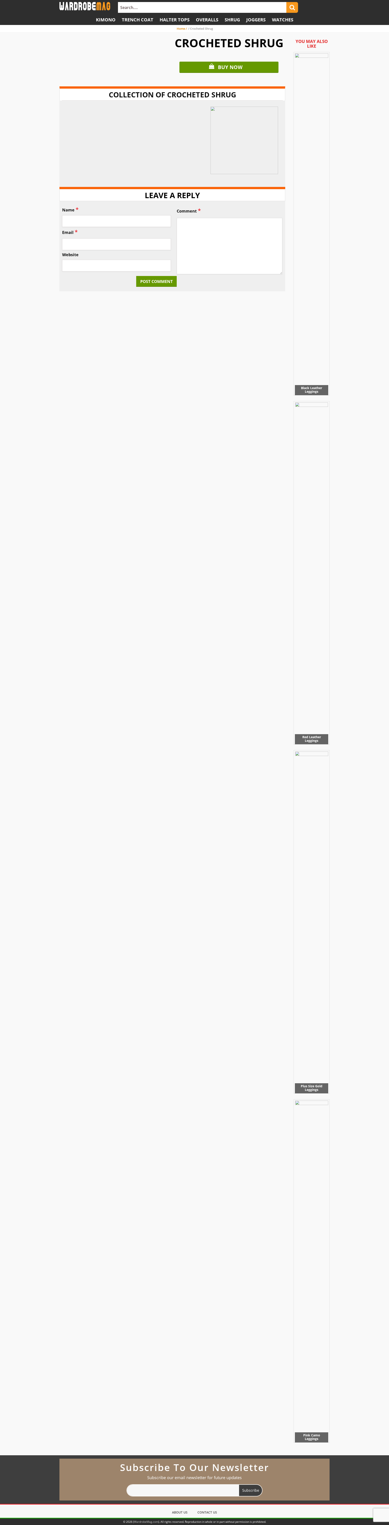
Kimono (105, 20)
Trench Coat (137, 20)
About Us (180, 1512)
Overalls (207, 20)
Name (70, 209)
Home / (182, 29)
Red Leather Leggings (311, 739)
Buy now (230, 67)
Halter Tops (175, 20)
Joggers (256, 20)
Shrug (232, 20)
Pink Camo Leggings (311, 1437)
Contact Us (207, 1512)
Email (70, 231)
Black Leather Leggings (311, 390)
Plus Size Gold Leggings (311, 1088)
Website (70, 254)
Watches (282, 20)
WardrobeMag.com (146, 1522)
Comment (189, 210)
